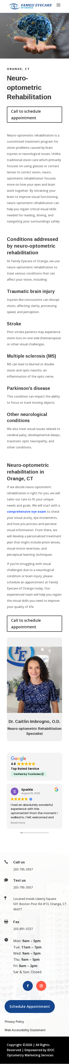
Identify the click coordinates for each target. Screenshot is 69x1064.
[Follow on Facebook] (28, 986)
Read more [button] (18, 823)
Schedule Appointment (30, 1006)
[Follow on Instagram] (41, 986)
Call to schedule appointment (26, 114)
